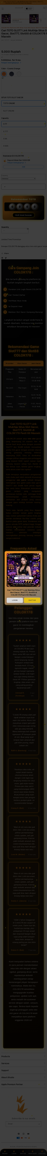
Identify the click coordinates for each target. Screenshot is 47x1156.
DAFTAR (32, 600)
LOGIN (15, 600)
